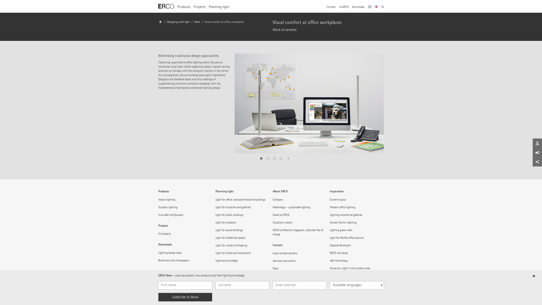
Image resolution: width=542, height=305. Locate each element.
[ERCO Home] (166, 6)
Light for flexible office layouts (347, 238)
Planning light (219, 7)
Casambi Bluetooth (340, 245)
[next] (287, 158)
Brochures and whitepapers (173, 260)
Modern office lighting (342, 207)
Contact (331, 7)
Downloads (358, 7)
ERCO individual (339, 253)
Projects (199, 7)
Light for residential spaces (230, 238)
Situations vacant (282, 222)
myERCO (344, 7)
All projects (164, 234)
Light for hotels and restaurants (233, 253)
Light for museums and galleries (233, 207)
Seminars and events (284, 261)
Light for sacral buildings (229, 230)
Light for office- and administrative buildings (240, 199)
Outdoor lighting (167, 207)
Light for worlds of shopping (231, 245)
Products (183, 7)
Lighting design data (169, 253)
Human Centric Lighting (343, 222)
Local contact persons (285, 253)
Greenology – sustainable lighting (291, 207)
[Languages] (376, 7)
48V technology (339, 260)
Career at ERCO (281, 215)
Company (278, 199)
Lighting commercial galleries (346, 215)
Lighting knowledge (227, 260)
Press (275, 268)
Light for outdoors (226, 222)
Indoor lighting (166, 199)
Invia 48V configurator (171, 215)
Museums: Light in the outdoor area (350, 268)
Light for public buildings (229, 215)
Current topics (338, 199)
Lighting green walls (341, 230)
